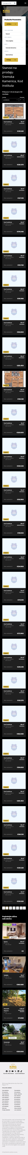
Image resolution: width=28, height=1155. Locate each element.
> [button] (24, 908)
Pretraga (9, 60)
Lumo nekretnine (17, 1110)
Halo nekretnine (17, 1095)
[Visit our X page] (15, 1071)
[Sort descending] (23, 99)
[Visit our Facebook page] (7, 1071)
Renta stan (4, 1108)
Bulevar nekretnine (18, 1094)
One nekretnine (17, 1106)
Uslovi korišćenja (20, 1073)
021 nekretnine (5, 1092)
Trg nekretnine (17, 1104)
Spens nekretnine (5, 1099)
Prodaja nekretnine (6, 1110)
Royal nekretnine (5, 1094)
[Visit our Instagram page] (10, 1071)
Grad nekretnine (5, 1090)
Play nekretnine (5, 1102)
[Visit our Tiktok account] (21, 1071)
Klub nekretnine (5, 1097)
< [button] (3, 908)
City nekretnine (17, 1090)
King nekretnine (5, 1104)
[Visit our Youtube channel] (12, 1071)
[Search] (14, 3)
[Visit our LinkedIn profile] (18, 1071)
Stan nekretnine (5, 1101)
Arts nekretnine (5, 1106)
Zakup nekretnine (17, 1108)
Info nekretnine (17, 1092)
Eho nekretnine (17, 1097)
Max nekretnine (17, 1102)
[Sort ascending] (21, 99)
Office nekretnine (5, 1095)
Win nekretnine (17, 1099)
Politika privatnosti (8, 1073)
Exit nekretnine (17, 1101)
